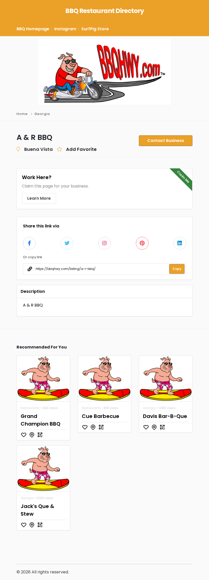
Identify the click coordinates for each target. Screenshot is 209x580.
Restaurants (30, 408)
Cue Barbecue (100, 416)
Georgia (42, 114)
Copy (177, 269)
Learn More (39, 198)
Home (22, 114)
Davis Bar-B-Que (165, 416)
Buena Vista (38, 149)
